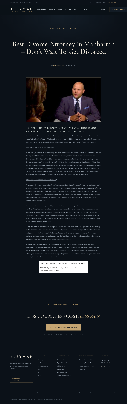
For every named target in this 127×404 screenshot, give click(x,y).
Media (86, 10)
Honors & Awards (73, 10)
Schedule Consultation (18, 379)
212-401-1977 (112, 2)
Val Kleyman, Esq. (58, 65)
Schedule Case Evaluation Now (64, 327)
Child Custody (61, 366)
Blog (94, 10)
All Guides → (83, 369)
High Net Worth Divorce (64, 363)
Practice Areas (55, 10)
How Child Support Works (86, 366)
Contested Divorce (62, 360)
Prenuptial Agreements (64, 376)
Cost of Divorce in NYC (85, 360)
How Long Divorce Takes (86, 363)
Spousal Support (62, 372)
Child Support (61, 369)
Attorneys (41, 10)
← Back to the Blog (63, 280)
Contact (102, 10)
